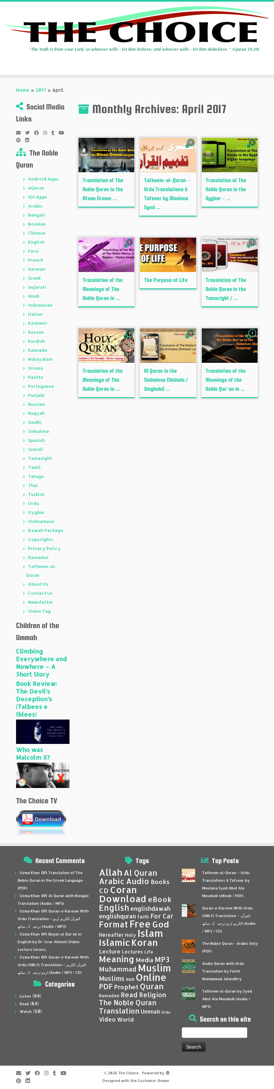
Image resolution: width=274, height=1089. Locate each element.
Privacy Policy (44, 548)
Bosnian (37, 224)
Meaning (116, 959)
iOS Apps (37, 197)
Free (140, 924)
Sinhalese (38, 431)
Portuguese (41, 386)
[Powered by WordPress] (167, 1071)
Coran (123, 889)
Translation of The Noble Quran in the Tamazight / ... (226, 289)
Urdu (33, 503)
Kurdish (36, 341)
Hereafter (111, 934)
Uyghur (36, 512)
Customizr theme (153, 1080)
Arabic (35, 206)
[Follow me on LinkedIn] (29, 140)
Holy (130, 935)
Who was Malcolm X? (33, 753)
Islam (150, 933)
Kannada (37, 350)
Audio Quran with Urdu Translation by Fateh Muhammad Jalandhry (223, 971)
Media (144, 960)
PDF (106, 986)
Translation (119, 1010)
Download (122, 898)
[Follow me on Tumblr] (55, 133)
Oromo (35, 368)
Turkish (36, 494)
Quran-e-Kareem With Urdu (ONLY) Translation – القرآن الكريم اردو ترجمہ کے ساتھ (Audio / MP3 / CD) (53, 965)
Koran (144, 942)
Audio (137, 881)
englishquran (117, 916)
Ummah (150, 1011)
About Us (38, 584)
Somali (35, 449)
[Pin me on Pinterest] (20, 140)
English (36, 242)
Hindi (33, 296)
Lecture (110, 951)
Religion (152, 995)
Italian (35, 314)
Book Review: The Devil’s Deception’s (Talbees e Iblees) (36, 698)
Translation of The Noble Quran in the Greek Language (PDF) (50, 880)
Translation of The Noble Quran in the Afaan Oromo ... (103, 189)
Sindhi (34, 422)
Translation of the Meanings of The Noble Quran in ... (103, 289)
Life (148, 952)
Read (24, 1004)
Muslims (112, 979)
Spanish (36, 440)
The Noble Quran (127, 1002)
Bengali (36, 215)
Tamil (34, 467)
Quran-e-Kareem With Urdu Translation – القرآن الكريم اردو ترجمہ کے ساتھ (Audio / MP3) (53, 919)
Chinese (36, 233)
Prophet (126, 987)
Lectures (132, 951)
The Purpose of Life (165, 280)
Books (160, 882)
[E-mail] (20, 133)
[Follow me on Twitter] (29, 133)
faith (143, 916)
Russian (36, 404)
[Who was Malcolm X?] (43, 775)
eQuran (36, 188)
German (36, 269)
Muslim (154, 968)
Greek (34, 278)
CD (104, 890)
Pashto (35, 377)
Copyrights (40, 539)
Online (151, 977)
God (160, 924)
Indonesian (40, 305)
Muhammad (117, 969)
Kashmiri (37, 323)
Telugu (36, 476)
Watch (26, 1011)
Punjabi (36, 395)
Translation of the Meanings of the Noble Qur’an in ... (226, 380)
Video (107, 1019)
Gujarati (37, 287)
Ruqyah (36, 413)
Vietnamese (41, 521)
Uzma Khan (30, 872)
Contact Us (40, 593)
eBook (160, 899)
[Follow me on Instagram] (47, 133)
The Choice (128, 1073)
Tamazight (40, 458)
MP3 (162, 959)
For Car (161, 916)
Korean (36, 332)
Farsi (33, 251)
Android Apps (43, 179)
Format (113, 924)
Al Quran (140, 873)
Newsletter (40, 602)
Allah (110, 872)
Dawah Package (45, 530)
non (130, 979)
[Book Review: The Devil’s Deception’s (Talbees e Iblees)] (43, 731)
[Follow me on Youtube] (63, 133)
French (35, 260)
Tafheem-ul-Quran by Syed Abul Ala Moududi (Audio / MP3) (227, 999)
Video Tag (39, 611)
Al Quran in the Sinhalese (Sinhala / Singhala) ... (165, 380)
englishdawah (150, 908)
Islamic (114, 942)
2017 (40, 90)
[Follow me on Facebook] (38, 133)
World (125, 1019)
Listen (25, 996)
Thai (33, 485)
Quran (152, 986)
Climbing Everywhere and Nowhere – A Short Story (41, 662)
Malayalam (40, 359)
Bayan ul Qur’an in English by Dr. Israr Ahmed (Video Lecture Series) (50, 942)
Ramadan (38, 557)
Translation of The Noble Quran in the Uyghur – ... (226, 189)
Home (22, 90)
